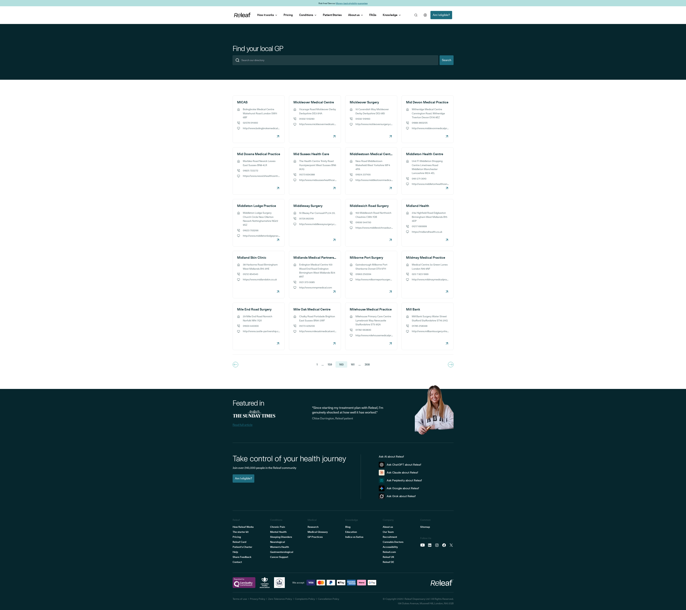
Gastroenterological (281, 552)
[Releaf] (242, 15)
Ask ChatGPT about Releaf (404, 464)
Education (351, 531)
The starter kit (241, 531)
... (323, 364)
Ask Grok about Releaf (401, 496)
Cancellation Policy (328, 598)
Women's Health (279, 547)
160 (341, 364)
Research (313, 526)
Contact (237, 562)
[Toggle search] (416, 15)
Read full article (243, 425)
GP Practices (315, 536)
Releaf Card (239, 541)
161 (353, 364)
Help (235, 552)
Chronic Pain (277, 526)
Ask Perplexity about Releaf (404, 480)
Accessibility (390, 547)
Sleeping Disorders (281, 536)
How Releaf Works (243, 526)
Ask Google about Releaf (403, 488)
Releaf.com (389, 552)
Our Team (388, 531)
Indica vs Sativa (354, 536)
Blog (347, 526)
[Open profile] (425, 15)
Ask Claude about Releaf (402, 472)
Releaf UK (388, 557)
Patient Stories (332, 15)
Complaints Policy (305, 598)
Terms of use (240, 598)
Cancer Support (279, 557)
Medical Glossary (318, 531)
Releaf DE (388, 562)
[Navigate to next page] (451, 364)
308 (367, 364)
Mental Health (278, 531)
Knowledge (390, 15)
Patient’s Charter (242, 547)
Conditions (306, 15)
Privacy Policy (257, 598)
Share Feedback (242, 557)
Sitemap (425, 526)
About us (354, 15)
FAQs (372, 15)
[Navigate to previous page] (235, 364)
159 (330, 364)
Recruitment (390, 536)
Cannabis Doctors (393, 541)
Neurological (277, 541)
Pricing (288, 15)
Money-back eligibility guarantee (352, 3)
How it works (265, 15)
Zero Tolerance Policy (280, 598)
